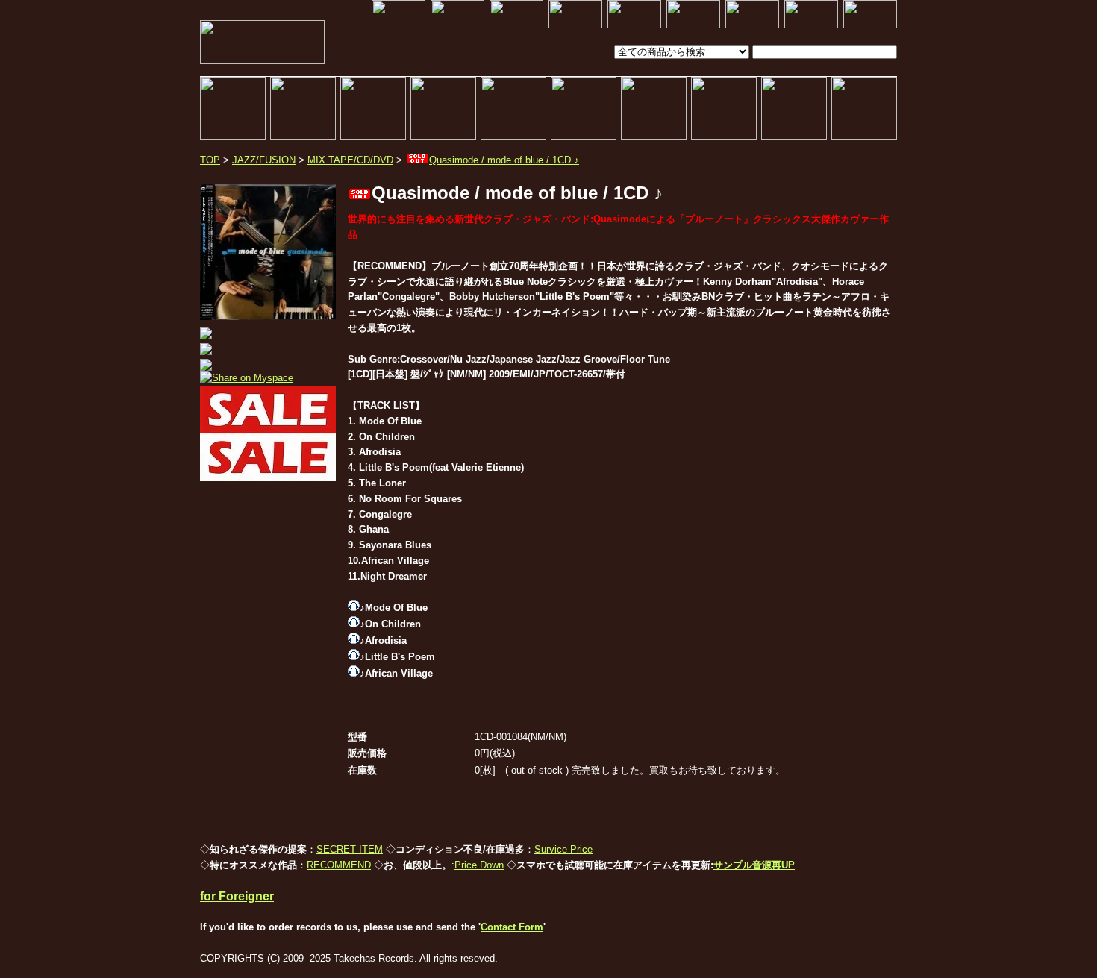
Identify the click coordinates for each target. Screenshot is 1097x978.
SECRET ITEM (349, 849)
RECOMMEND (339, 865)
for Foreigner (237, 896)
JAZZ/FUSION (264, 160)
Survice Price (563, 849)
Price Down (479, 865)
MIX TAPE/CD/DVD (350, 160)
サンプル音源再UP (754, 865)
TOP (210, 160)
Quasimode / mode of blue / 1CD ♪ (504, 160)
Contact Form (512, 926)
